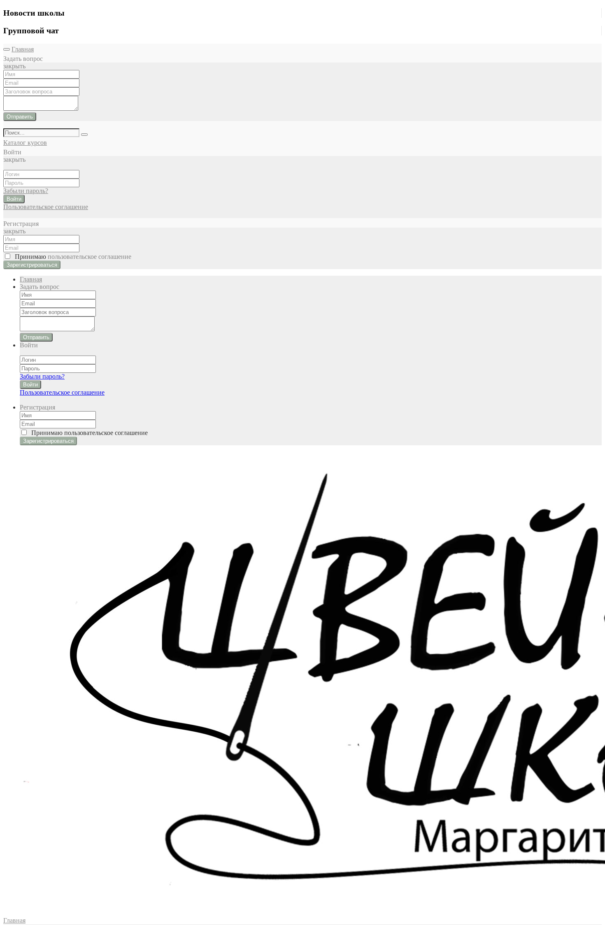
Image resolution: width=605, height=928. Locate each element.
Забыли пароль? (25, 190)
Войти (14, 199)
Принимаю (71, 256)
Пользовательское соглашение (45, 206)
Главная (23, 49)
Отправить (20, 117)
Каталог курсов (25, 142)
